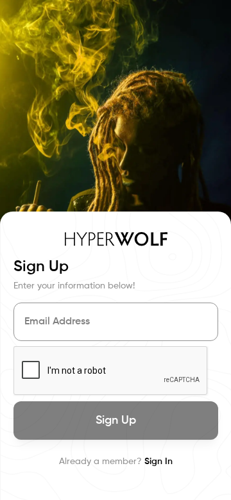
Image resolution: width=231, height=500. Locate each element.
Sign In (158, 461)
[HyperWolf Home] (116, 239)
